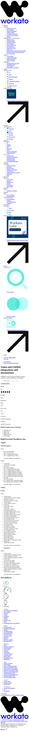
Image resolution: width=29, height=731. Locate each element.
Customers (6, 616)
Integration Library (8, 658)
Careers (5, 619)
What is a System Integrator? (11, 671)
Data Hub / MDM (8, 640)
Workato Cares (7, 620)
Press (5, 621)
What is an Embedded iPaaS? (11, 674)
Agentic (6, 630)
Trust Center (7, 649)
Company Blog (7, 655)
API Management (8, 631)
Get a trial (6, 357)
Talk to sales (12, 357)
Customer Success (8, 653)
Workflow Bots (7, 634)
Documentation (7, 648)
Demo (5, 645)
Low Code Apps (8, 635)
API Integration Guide (9, 673)
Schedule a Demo (5, 383)
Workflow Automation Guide (11, 670)
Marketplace (7, 659)
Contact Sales (7, 681)
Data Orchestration (8, 633)
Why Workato (7, 612)
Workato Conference (9, 646)
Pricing (5, 614)
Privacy (11, 719)
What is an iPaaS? (8, 663)
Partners (6, 617)
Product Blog (7, 656)
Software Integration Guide (10, 667)
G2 (4, 689)
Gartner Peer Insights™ (9, 688)
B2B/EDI (6, 637)
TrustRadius (7, 691)
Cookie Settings (17, 719)
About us (6, 613)
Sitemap (18, 721)
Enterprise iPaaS (8, 627)
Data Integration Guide (9, 676)
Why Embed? (7, 664)
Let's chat (6, 359)
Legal (8, 721)
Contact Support (8, 682)
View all (6, 140)
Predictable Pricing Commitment (12, 623)
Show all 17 (7, 548)
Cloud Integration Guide (10, 677)
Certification (7, 652)
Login (5, 355)
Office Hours (7, 684)
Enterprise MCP (8, 641)
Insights (6, 638)
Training (6, 651)
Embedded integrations (9, 628)
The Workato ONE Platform (11, 610)
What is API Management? (10, 666)
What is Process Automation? (11, 669)
